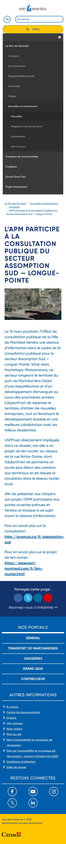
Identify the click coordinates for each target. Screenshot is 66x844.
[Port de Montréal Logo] (33, 7)
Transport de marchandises (33, 648)
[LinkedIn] (33, 802)
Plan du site (14, 734)
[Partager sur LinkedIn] (38, 597)
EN (7, 19)
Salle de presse (16, 767)
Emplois (11, 717)
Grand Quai (33, 669)
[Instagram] (53, 791)
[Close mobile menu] (59, 37)
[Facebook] (12, 791)
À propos (12, 706)
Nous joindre (14, 728)
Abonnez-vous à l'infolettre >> (33, 607)
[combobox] (39, 19)
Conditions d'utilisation (21, 761)
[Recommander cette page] (47, 597)
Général (33, 638)
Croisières (33, 659)
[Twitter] (12, 802)
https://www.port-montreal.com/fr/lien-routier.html (24, 568)
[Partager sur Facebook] (18, 597)
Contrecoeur (33, 679)
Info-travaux (15, 723)
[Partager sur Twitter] (28, 597)
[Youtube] (33, 791)
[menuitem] (33, 46)
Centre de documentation (23, 712)
